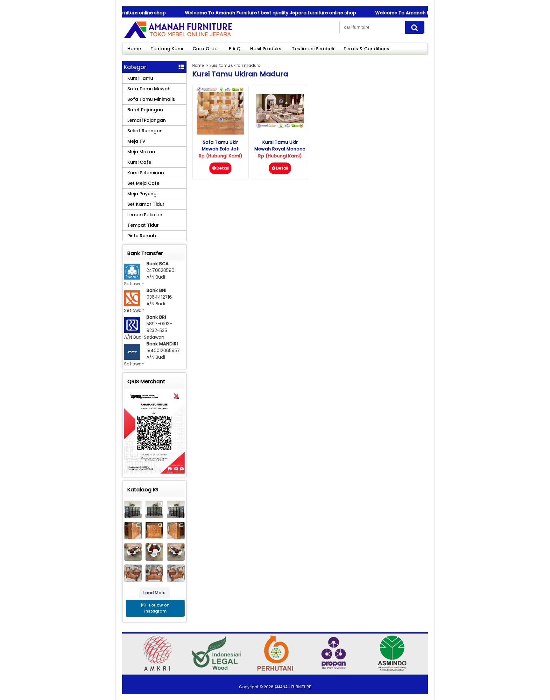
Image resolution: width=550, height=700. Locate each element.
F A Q (235, 48)
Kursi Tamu (140, 78)
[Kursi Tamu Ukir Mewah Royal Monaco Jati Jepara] (280, 126)
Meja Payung (142, 194)
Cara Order (206, 48)
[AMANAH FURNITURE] (178, 38)
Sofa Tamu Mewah (149, 89)
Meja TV (136, 141)
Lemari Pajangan (146, 120)
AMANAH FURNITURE (292, 687)
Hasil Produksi (266, 48)
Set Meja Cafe (143, 183)
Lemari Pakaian (144, 214)
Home (134, 48)
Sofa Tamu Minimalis (151, 99)
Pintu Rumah (141, 235)
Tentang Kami (167, 48)
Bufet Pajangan (145, 110)
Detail (222, 168)
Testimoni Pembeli (313, 48)
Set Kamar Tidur (146, 204)
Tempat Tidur (143, 225)
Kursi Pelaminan (145, 173)
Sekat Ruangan (145, 131)
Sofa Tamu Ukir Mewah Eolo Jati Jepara (220, 149)
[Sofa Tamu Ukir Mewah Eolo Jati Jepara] (220, 133)
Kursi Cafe (139, 162)
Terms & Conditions (366, 48)
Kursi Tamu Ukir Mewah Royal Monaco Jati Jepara (280, 149)
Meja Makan (141, 152)
